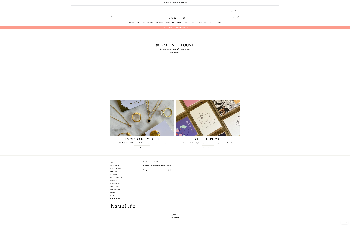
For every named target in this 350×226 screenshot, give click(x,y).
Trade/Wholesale (115, 189)
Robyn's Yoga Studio (116, 177)
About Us (112, 192)
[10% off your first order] (142, 118)
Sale (219, 22)
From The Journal (115, 198)
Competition (113, 174)
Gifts (179, 22)
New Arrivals (147, 22)
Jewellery (160, 22)
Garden (212, 22)
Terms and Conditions (116, 168)
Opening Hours (114, 186)
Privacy (112, 195)
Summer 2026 (134, 22)
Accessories (189, 22)
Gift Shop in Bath (115, 165)
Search (112, 162)
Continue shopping (175, 52)
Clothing (170, 22)
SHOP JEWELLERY (142, 147)
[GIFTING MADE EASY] (208, 118)
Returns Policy (114, 171)
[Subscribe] (169, 170)
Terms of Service (114, 183)
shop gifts (208, 147)
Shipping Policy (114, 180)
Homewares (201, 22)
